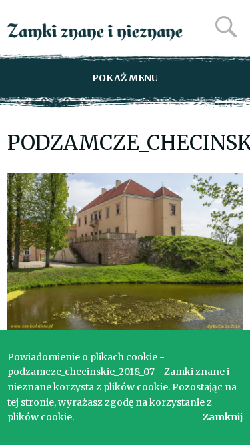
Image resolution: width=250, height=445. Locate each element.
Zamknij (223, 417)
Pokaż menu (125, 78)
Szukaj (226, 26)
